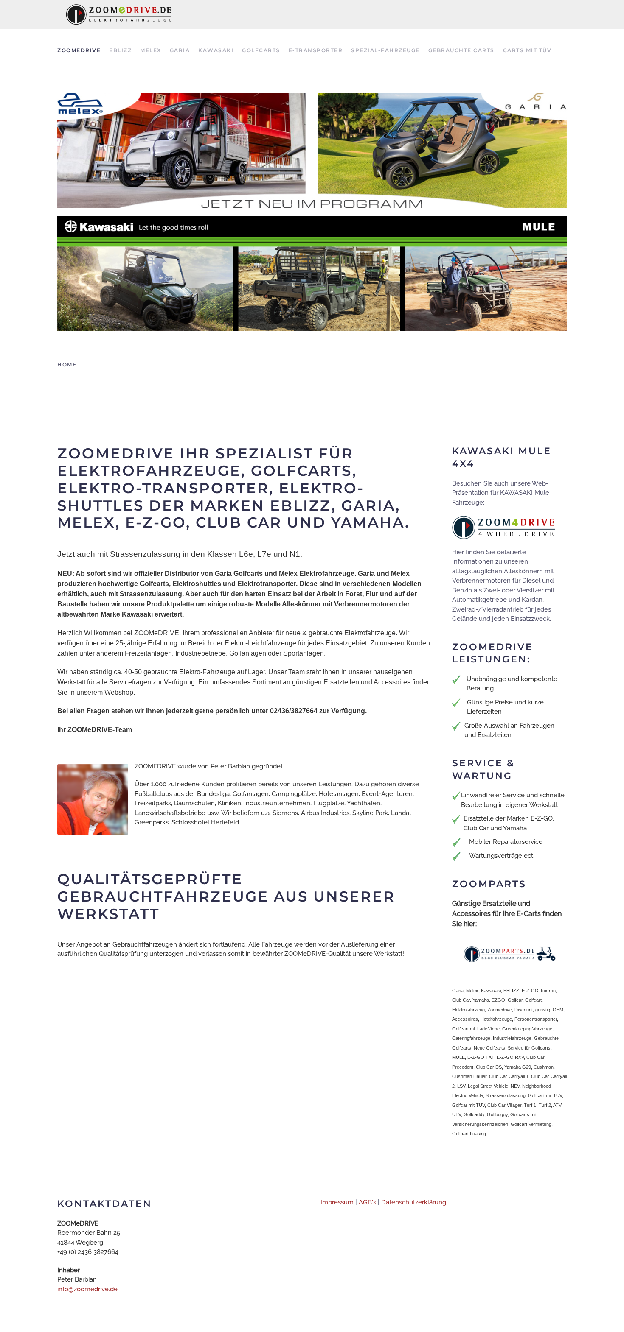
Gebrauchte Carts (461, 50)
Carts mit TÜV (527, 50)
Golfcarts (261, 50)
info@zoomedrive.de (87, 1289)
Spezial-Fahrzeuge (385, 50)
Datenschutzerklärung (413, 1202)
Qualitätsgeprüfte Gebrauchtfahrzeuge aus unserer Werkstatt (226, 896)
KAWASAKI (215, 50)
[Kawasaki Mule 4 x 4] (312, 273)
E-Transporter (316, 50)
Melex (150, 50)
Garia (180, 50)
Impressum (337, 1202)
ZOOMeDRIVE (79, 50)
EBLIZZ (120, 50)
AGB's (367, 1202)
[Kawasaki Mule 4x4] (503, 527)
